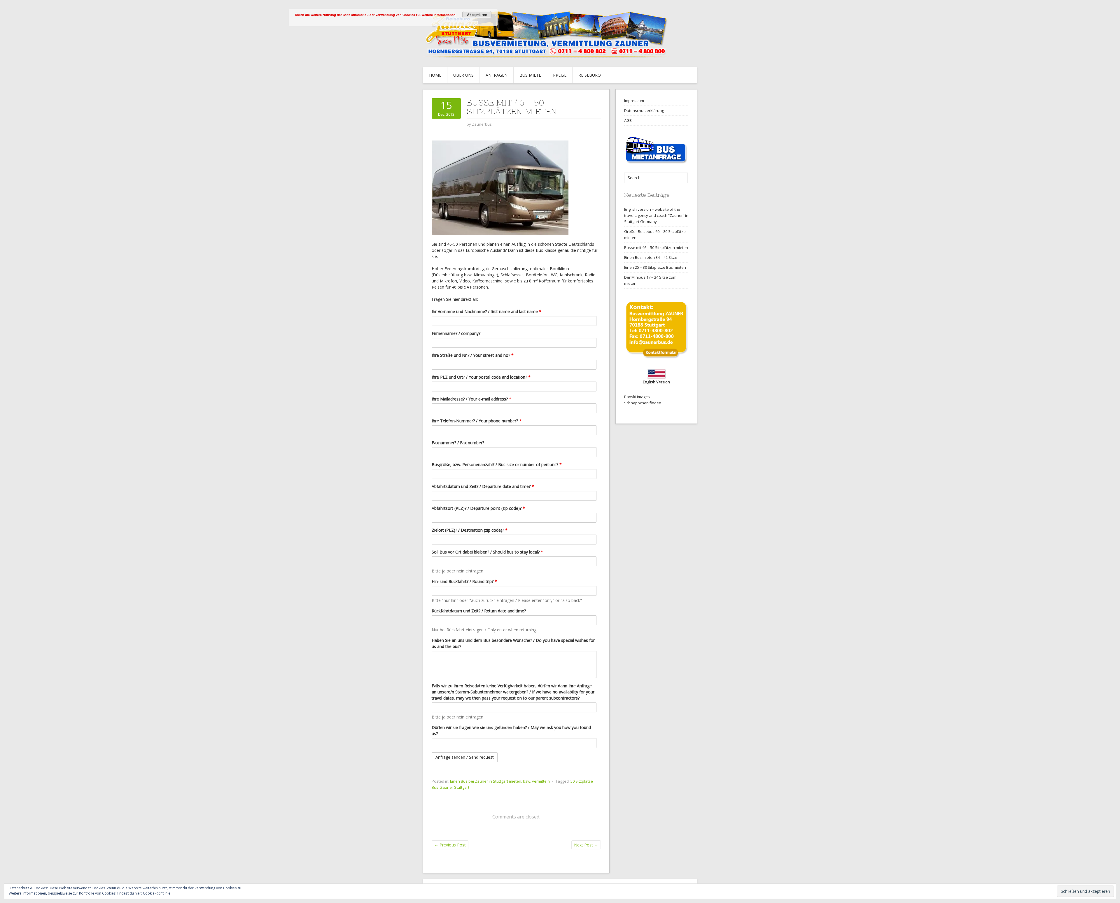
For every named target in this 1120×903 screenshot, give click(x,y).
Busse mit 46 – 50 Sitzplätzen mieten (656, 247)
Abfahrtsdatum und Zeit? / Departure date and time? (483, 486)
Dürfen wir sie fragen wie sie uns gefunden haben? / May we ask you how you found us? (511, 730)
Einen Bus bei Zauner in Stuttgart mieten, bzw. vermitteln (500, 781)
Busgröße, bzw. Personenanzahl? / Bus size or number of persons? (497, 464)
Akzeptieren (477, 14)
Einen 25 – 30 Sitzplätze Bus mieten (655, 267)
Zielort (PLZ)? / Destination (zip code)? (470, 530)
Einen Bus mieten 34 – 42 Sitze (650, 257)
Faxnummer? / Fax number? (458, 442)
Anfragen (497, 75)
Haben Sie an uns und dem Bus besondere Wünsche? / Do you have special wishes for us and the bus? (513, 643)
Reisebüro (589, 75)
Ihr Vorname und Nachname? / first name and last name (486, 311)
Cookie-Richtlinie (156, 893)
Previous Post (450, 845)
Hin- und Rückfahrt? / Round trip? (464, 581)
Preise (559, 75)
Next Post (586, 845)
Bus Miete (530, 75)
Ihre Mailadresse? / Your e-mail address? (471, 399)
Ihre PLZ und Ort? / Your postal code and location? (481, 377)
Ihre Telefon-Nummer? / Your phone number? (477, 421)
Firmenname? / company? (456, 333)
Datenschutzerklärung (644, 110)
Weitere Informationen (438, 15)
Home (435, 75)
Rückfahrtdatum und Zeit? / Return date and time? (479, 611)
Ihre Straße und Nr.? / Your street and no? (473, 355)
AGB (628, 120)
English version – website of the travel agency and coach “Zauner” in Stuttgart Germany (656, 215)
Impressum (634, 100)
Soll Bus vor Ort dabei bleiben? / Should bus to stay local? (487, 552)
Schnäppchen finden (642, 402)
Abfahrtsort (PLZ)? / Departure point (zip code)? (478, 508)
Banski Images (637, 396)
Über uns (463, 75)
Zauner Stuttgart (454, 787)
